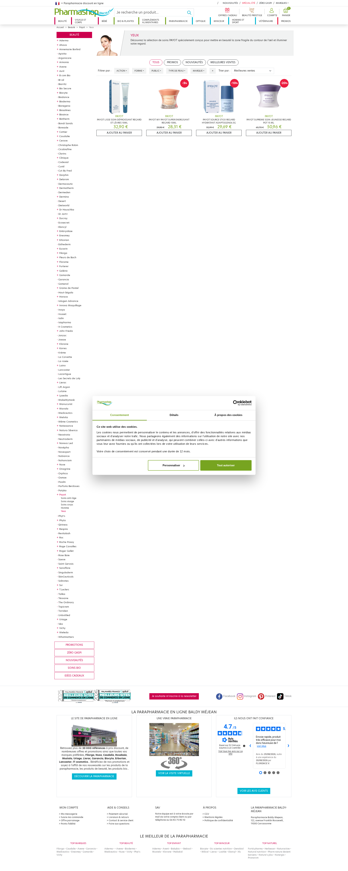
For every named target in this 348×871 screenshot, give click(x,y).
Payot (82, 27)
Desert (62, 201)
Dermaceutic (65, 183)
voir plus (261, 746)
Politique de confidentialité (218, 820)
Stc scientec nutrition (221, 848)
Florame (64, 261)
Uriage (63, 619)
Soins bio (74, 668)
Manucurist (65, 404)
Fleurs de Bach (67, 257)
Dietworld (63, 205)
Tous (155, 62)
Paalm (62, 481)
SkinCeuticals (65, 576)
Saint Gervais (65, 563)
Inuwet (62, 314)
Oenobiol (239, 848)
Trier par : (224, 70)
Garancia (63, 279)
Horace (63, 296)
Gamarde (64, 275)
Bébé (104, 21)
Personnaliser (171, 465)
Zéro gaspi (74, 652)
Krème (62, 352)
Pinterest (270, 696)
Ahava (63, 45)
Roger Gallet (66, 550)
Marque (198, 70)
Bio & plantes (125, 21)
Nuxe (62, 464)
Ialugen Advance (68, 301)
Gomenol (63, 283)
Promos (286, 21)
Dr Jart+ (63, 213)
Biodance (63, 97)
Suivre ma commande (72, 817)
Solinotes (63, 580)
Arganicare (64, 58)
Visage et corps (80, 21)
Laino (62, 365)
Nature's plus (266, 854)
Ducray (63, 218)
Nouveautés (230, 3)
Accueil (60, 27)
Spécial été (248, 3)
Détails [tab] (174, 414)
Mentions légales (213, 817)
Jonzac (62, 335)
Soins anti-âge (68, 498)
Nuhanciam (65, 460)
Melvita (63, 417)
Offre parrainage (70, 820)
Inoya (61, 309)
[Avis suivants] (288, 745)
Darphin (64, 175)
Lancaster (64, 369)
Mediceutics (65, 412)
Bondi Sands (65, 123)
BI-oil (61, 79)
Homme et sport (238, 21)
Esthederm (64, 244)
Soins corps (67, 504)
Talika (61, 594)
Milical (205, 851)
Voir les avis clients (254, 791)
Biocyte (63, 92)
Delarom (64, 179)
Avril (61, 71)
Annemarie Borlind (69, 49)
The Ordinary (66, 602)
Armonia (64, 62)
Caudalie (64, 136)
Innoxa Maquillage (70, 305)
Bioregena (64, 105)
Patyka (62, 490)
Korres (63, 348)
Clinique (64, 157)
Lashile (222, 851)
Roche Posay (66, 542)
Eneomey (64, 235)
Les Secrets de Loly (69, 378)
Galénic (63, 270)
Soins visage (67, 501)
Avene (63, 66)
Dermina (64, 196)
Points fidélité (68, 823)
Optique (201, 21)
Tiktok (287, 696)
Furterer (64, 266)
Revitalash (64, 533)
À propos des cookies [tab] (228, 414)
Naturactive (283, 848)
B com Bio (64, 75)
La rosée (63, 361)
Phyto (62, 520)
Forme (138, 70)
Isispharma (64, 322)
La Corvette (65, 357)
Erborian (64, 240)
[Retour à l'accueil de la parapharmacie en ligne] (84, 12)
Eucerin (63, 248)
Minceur (219, 21)
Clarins (62, 153)
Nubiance (64, 456)
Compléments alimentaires (150, 21)
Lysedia (63, 395)
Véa (60, 623)
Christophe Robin (68, 145)
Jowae (62, 339)
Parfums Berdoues (68, 486)
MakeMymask (66, 399)
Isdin (61, 318)
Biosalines (65, 110)
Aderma (64, 40)
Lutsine (62, 391)
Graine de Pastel (68, 288)
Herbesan (270, 848)
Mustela (156, 851)
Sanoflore (64, 568)
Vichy (62, 628)
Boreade (63, 127)
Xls (239, 851)
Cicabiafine (65, 149)
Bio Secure (65, 88)
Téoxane (63, 598)
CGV (206, 813)
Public (155, 70)
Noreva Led (66, 443)
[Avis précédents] (250, 745)
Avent (166, 848)
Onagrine (64, 468)
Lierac (62, 382)
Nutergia (279, 854)
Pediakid (178, 851)
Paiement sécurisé (118, 813)
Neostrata (64, 434)
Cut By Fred (65, 170)
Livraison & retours (119, 817)
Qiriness (62, 524)
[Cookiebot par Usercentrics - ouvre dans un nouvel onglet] (236, 403)
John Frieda (66, 330)
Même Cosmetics (68, 421)
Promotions (74, 645)
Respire (63, 529)
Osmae (62, 477)
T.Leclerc (64, 589)
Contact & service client (121, 820)
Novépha (63, 447)
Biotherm (64, 118)
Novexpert (64, 451)
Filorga (63, 253)
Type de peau (176, 70)
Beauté (62, 21)
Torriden (63, 610)
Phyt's (61, 516)
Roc (61, 537)
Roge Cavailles (67, 546)
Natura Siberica (68, 430)
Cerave (63, 140)
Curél (61, 166)
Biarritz (62, 84)
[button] (271, 12)
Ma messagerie (69, 813)
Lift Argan (64, 387)
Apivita (62, 53)
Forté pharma (255, 848)
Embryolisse (65, 231)
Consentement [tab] (119, 414)
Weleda (64, 632)
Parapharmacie (178, 21)
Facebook (229, 696)
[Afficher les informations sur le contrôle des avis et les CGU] (244, 745)
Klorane (63, 344)
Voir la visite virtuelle (174, 773)
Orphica (63, 473)
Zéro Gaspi (265, 3)
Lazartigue (64, 374)
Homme (65, 507)
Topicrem (63, 606)
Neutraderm (65, 439)
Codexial (63, 162)
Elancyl (62, 227)
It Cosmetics (65, 326)
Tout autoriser (226, 465)
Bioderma (64, 101)
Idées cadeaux (74, 675)
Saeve (61, 559)
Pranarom (253, 857)
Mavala (63, 408)
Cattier (63, 131)
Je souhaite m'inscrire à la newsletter (174, 696)
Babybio (175, 848)
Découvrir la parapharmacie (94, 776)
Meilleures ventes (222, 62)
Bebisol (187, 848)
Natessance (66, 425)
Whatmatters (66, 636)
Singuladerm (65, 572)
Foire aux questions (119, 823)
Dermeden (64, 192)
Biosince (64, 114)
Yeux (63, 511)
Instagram (250, 696)
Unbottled (64, 615)
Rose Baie (64, 555)
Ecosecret (63, 222)
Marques (281, 3)
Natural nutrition (257, 851)
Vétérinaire (266, 21)
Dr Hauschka (66, 209)
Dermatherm (66, 188)
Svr (61, 585)
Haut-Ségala (65, 292)
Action (121, 70)
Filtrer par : (104, 70)
